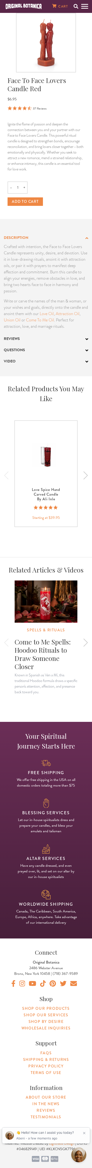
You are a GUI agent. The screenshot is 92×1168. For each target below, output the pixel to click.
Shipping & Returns (46, 1059)
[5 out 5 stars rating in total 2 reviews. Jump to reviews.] (46, 507)
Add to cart (25, 201)
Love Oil (47, 313)
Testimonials (46, 1117)
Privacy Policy (45, 1066)
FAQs (46, 1053)
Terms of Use (46, 1072)
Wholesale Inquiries (46, 1028)
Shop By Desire (46, 1021)
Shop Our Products (46, 1008)
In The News (46, 1104)
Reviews (46, 1110)
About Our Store (46, 1097)
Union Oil (12, 320)
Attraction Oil (67, 313)
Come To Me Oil (40, 320)
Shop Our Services (46, 1015)
